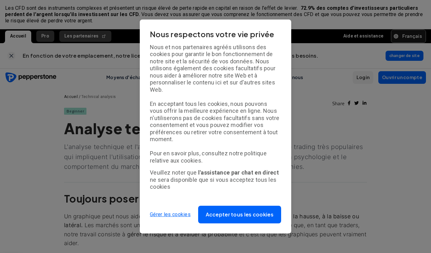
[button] (239, 214)
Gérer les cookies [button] (170, 214)
